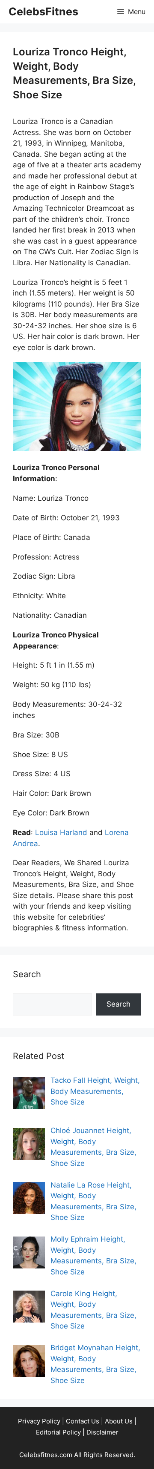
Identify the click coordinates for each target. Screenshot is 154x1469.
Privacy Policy (39, 1421)
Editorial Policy (58, 1432)
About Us (119, 1421)
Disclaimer (102, 1432)
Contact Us (82, 1421)
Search (118, 1004)
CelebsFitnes (43, 11)
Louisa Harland (61, 832)
